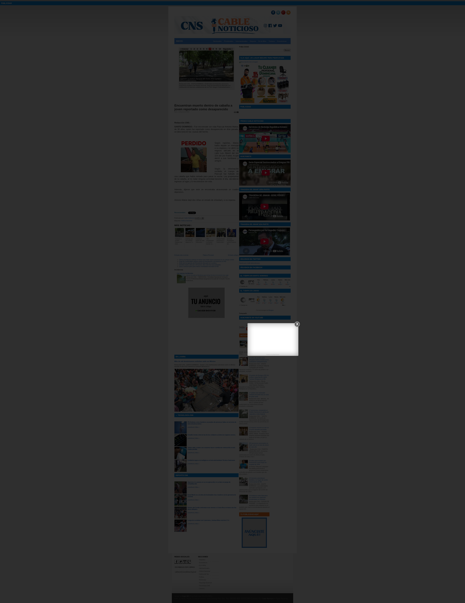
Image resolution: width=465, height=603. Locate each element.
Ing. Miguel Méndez (275, 354)
